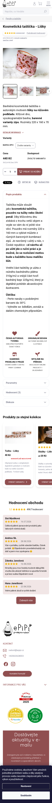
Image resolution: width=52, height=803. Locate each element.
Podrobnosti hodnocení (36, 33)
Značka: (8, 40)
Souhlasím (26, 795)
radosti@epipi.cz (16, 650)
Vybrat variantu (16, 482)
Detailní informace (12, 132)
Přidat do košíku (32, 172)
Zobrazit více (26, 600)
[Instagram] (12, 663)
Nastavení (26, 786)
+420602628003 (16, 656)
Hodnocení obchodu (26, 503)
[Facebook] (5, 663)
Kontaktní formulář (17, 674)
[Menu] (48, 3)
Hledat (45, 11)
